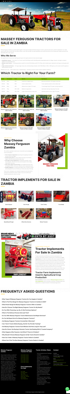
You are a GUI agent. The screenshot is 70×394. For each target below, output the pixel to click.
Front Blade (61, 204)
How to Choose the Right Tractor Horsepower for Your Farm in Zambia (44, 365)
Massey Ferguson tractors (56, 279)
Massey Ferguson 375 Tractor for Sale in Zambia (9, 128)
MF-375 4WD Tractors (25, 359)
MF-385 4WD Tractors (25, 362)
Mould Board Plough (9, 222)
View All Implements (24, 378)
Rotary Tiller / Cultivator (25, 376)
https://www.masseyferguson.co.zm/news (60, 365)
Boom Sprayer (8, 204)
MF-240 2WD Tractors (25, 354)
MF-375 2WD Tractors (25, 358)
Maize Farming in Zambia (42, 361)
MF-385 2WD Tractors (25, 361)
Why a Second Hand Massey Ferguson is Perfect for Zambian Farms (43, 374)
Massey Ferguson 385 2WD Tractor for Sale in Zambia (26, 128)
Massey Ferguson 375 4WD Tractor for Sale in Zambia (61, 109)
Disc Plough (26, 204)
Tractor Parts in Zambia (42, 381)
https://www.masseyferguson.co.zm (59, 362)
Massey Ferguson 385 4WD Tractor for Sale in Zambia (43, 128)
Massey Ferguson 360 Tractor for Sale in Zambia (44, 110)
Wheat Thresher (44, 222)
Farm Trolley (44, 204)
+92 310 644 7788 (56, 357)
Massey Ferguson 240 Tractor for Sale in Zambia (9, 110)
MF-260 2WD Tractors (25, 356)
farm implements (39, 281)
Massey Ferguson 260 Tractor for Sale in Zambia (26, 110)
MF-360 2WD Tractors (25, 357)
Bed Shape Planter (24, 372)
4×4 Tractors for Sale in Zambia (43, 377)
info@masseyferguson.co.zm (58, 359)
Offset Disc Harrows (26, 222)
